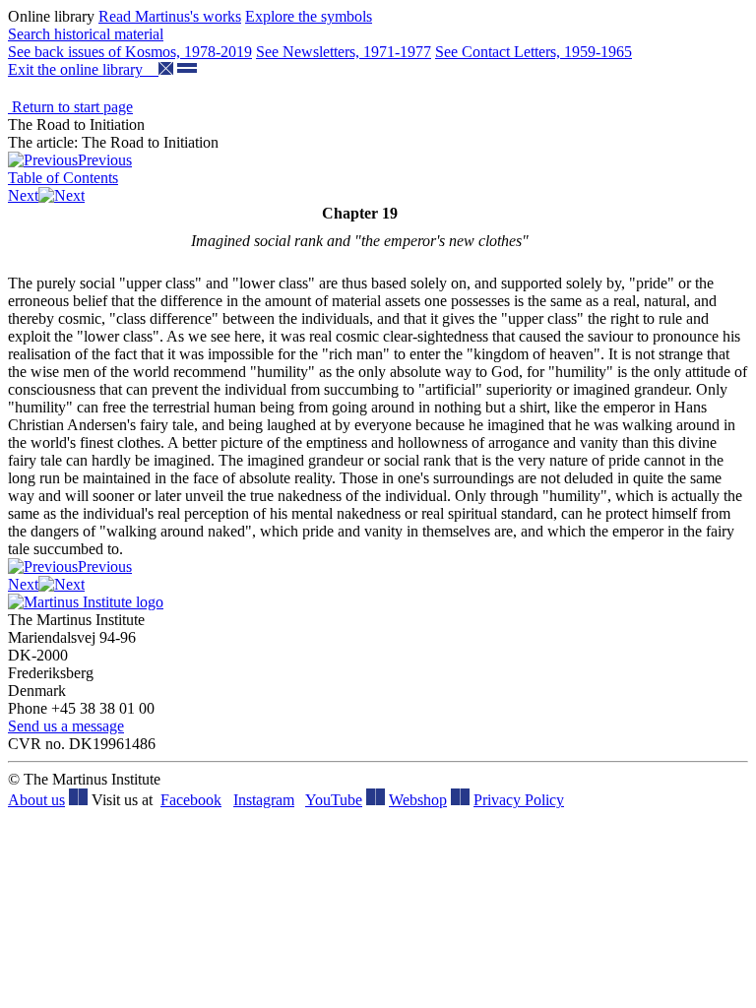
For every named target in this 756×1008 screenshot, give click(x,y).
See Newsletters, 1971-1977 (343, 51)
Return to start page (70, 106)
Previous (105, 160)
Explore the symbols (308, 16)
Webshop (418, 799)
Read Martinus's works (169, 16)
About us (36, 799)
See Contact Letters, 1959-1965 (533, 51)
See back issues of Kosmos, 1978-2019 (130, 51)
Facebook (190, 799)
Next (23, 195)
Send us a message (66, 726)
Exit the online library (83, 69)
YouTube (333, 799)
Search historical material (85, 34)
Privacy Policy (518, 799)
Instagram (263, 799)
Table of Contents (63, 177)
